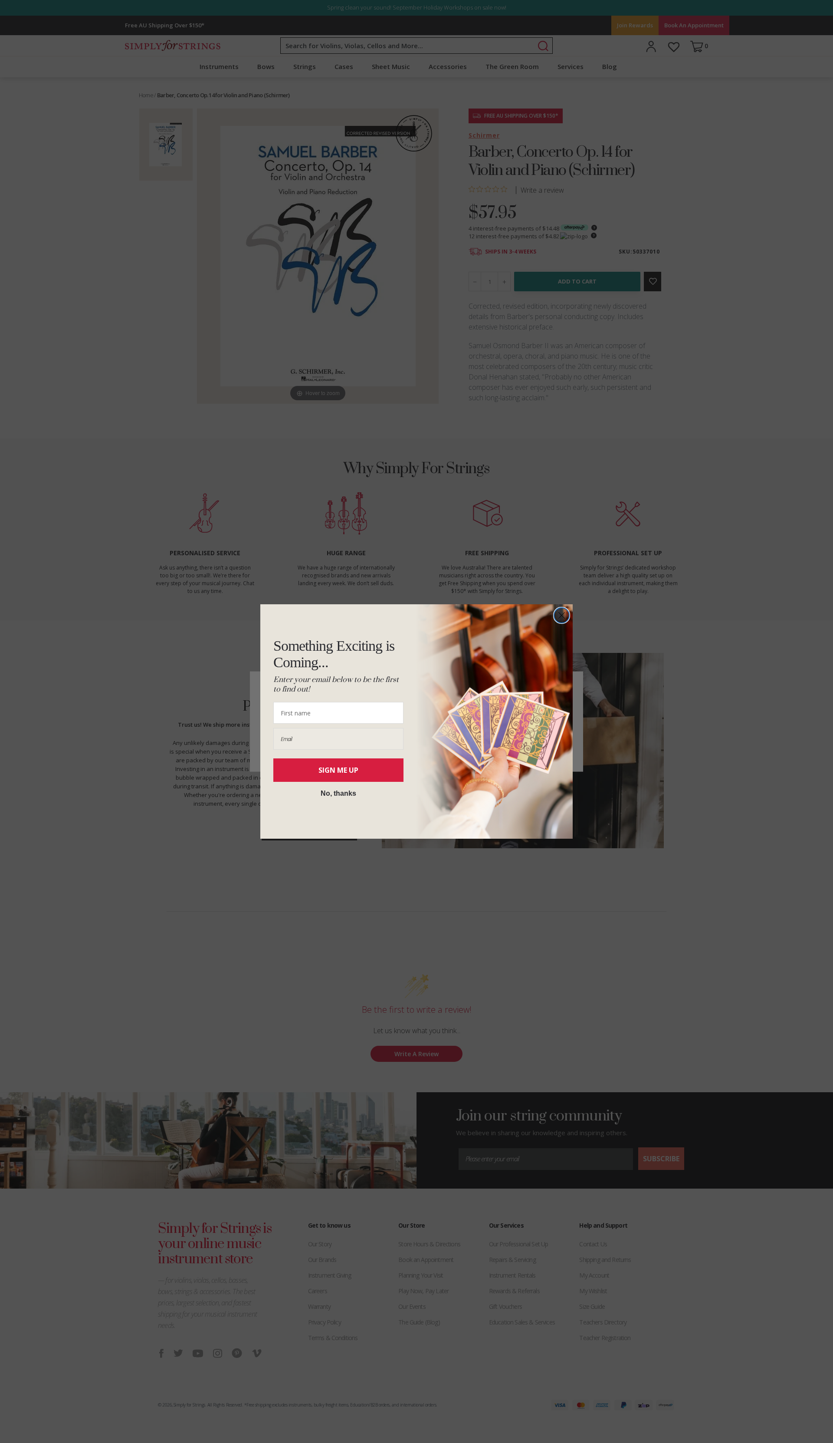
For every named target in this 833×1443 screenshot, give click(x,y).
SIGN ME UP (338, 770)
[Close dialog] (561, 615)
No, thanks (338, 793)
